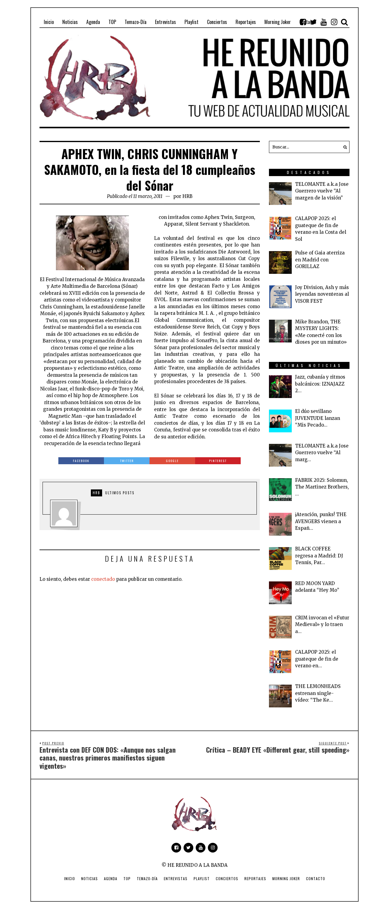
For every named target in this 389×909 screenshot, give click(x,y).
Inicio (69, 878)
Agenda (110, 878)
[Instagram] (334, 22)
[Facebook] (303, 22)
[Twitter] (313, 22)
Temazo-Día (147, 878)
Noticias (89, 878)
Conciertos (227, 878)
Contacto (315, 878)
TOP (127, 878)
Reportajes (255, 878)
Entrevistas (176, 878)
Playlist (202, 878)
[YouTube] (323, 22)
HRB (187, 196)
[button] (343, 147)
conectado (103, 579)
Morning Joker (286, 878)
